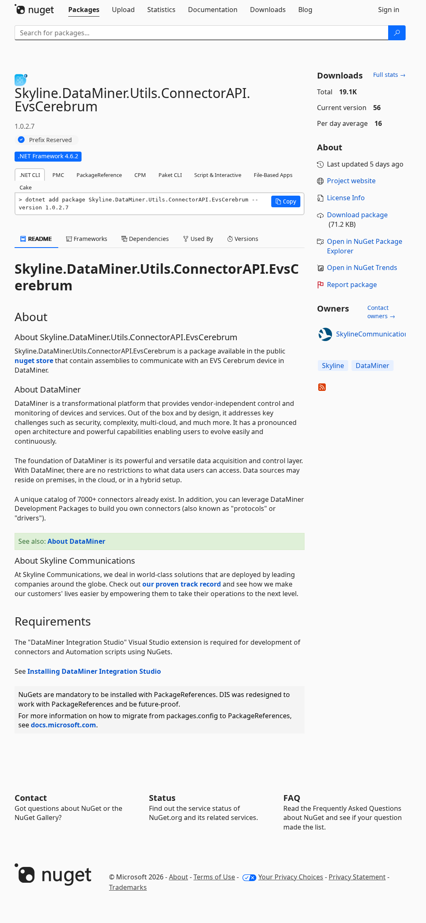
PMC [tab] (58, 175)
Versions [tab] (245, 239)
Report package (352, 284)
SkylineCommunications (374, 334)
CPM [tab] (140, 175)
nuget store (34, 360)
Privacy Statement (357, 876)
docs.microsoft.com (63, 724)
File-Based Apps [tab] (273, 175)
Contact (31, 797)
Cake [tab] (26, 187)
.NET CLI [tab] (30, 175)
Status (162, 797)
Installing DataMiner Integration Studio (94, 671)
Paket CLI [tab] (170, 175)
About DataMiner (76, 541)
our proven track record (181, 584)
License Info (346, 197)
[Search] (397, 32)
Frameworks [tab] (89, 239)
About (178, 876)
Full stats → (389, 75)
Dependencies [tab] (148, 239)
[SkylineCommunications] (325, 334)
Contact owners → (381, 312)
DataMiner (372, 365)
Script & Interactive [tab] (217, 175)
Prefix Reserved (50, 140)
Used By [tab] (201, 239)
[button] (285, 201)
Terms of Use (214, 876)
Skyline (333, 365)
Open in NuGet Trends (362, 267)
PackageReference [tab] (99, 175)
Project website (351, 180)
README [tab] (39, 239)
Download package (357, 214)
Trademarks (128, 887)
